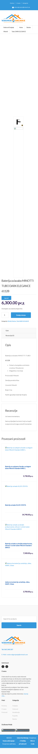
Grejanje (15, 706)
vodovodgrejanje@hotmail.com (22, 7)
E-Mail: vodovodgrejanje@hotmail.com (15, 654)
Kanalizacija (16, 712)
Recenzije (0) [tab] (10, 335)
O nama (18, 3)
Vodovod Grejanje (8, 27)
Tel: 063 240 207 (7, 649)
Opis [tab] (7, 330)
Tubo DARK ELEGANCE (23, 321)
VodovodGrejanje (8, 741)
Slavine (14, 321)
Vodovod (15, 709)
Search (19, 625)
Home (21, 27)
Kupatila (15, 716)
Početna (12, 3)
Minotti (10, 321)
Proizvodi (4, 712)
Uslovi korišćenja (22, 738)
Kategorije (25, 3)
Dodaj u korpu (21, 315)
